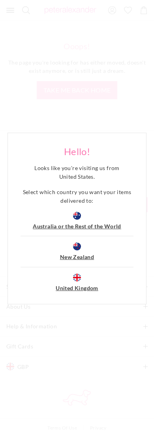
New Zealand (77, 257)
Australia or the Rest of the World (77, 226)
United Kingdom (77, 288)
